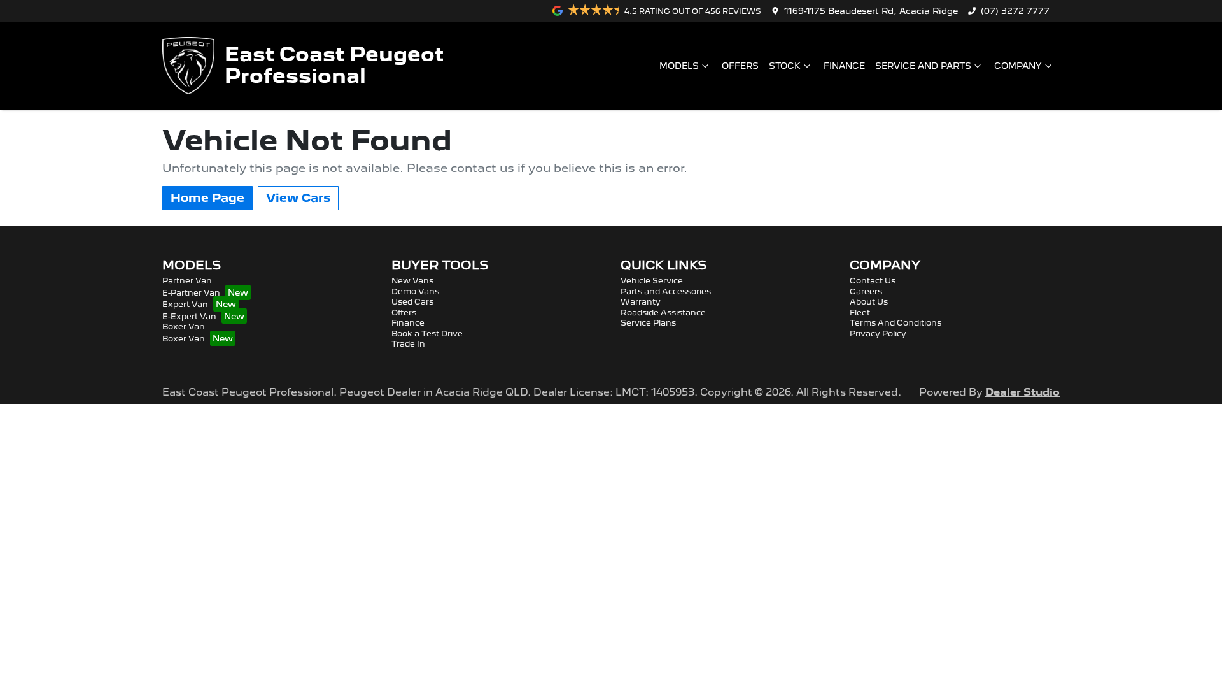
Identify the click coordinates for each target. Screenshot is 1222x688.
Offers (740, 66)
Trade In (408, 343)
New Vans (412, 280)
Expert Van (185, 304)
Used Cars (412, 301)
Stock (785, 66)
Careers (866, 291)
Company (1018, 66)
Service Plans (648, 322)
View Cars (298, 197)
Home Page (207, 197)
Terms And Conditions (895, 322)
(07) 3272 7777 (1015, 11)
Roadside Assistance (663, 312)
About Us (869, 301)
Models (679, 66)
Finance (844, 66)
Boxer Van (183, 326)
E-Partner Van (191, 292)
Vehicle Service (652, 280)
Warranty (641, 301)
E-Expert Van (189, 316)
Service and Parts (923, 66)
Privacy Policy (878, 333)
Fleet (860, 312)
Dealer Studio (1022, 392)
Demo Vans (415, 291)
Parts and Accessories (666, 291)
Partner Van (187, 280)
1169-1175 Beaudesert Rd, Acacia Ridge (871, 11)
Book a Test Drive (427, 333)
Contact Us (872, 280)
